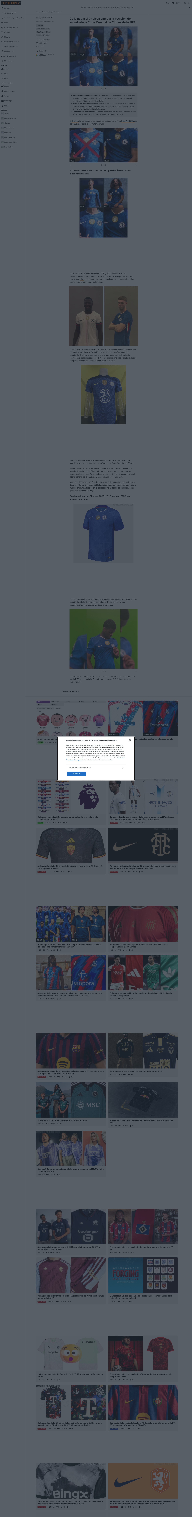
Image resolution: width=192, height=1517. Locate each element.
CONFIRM (77, 774)
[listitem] (96, 768)
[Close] (130, 740)
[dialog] (96, 758)
